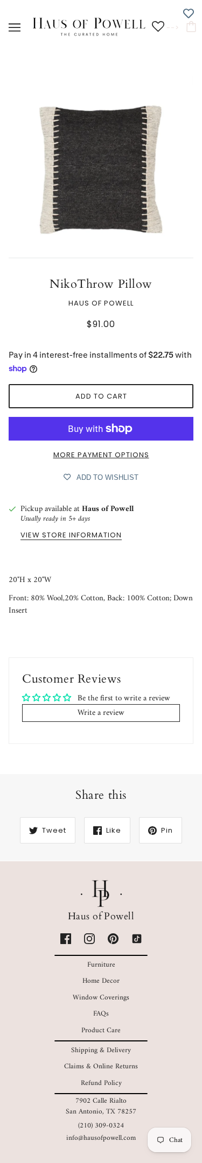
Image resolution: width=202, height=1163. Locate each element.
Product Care (101, 1030)
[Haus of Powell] (89, 27)
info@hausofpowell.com (101, 1138)
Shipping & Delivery (101, 1050)
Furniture (101, 965)
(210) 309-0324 (101, 1125)
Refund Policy (101, 1083)
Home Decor (101, 981)
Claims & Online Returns (101, 1066)
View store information (71, 535)
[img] (66, 939)
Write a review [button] (101, 713)
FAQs (101, 1014)
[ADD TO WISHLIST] (188, 13)
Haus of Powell (101, 303)
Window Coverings (101, 997)
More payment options (101, 455)
